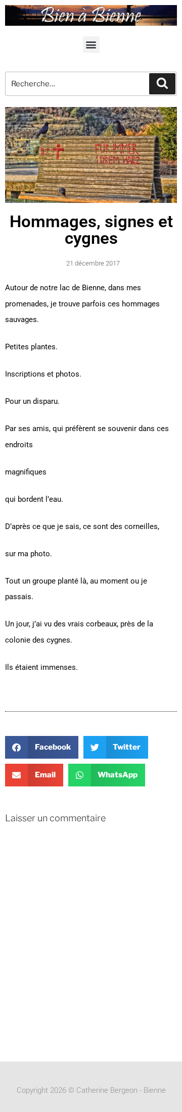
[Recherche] (162, 83)
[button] (91, 44)
